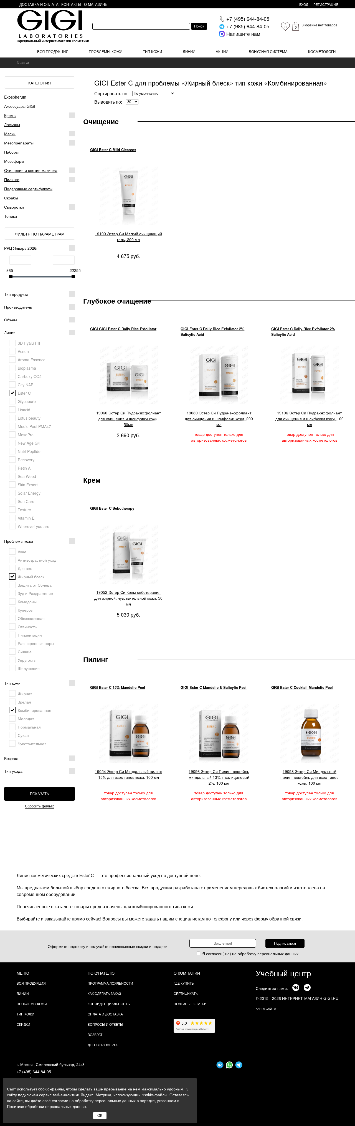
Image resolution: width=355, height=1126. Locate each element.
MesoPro (26, 434)
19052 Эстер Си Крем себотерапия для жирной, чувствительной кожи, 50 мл (128, 598)
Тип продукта (16, 294)
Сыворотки (14, 207)
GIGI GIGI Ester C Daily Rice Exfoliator (123, 328)
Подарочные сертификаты (28, 188)
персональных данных (277, 953)
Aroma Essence (31, 359)
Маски (10, 133)
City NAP (25, 384)
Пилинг (95, 659)
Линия (10, 332)
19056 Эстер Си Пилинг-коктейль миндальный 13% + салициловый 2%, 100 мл (219, 777)
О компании (187, 973)
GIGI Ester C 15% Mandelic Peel (117, 687)
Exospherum (15, 97)
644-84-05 (247, 18)
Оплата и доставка (105, 1014)
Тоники (10, 216)
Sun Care (26, 501)
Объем (10, 319)
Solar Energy (29, 493)
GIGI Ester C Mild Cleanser (113, 149)
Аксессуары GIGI (19, 106)
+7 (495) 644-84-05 (34, 1071)
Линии (189, 51)
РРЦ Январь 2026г (21, 248)
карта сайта (266, 1008)
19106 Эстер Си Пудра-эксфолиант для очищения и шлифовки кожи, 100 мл (309, 418)
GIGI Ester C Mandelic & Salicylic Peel (214, 687)
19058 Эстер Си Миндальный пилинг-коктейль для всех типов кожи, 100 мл (309, 777)
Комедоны (27, 601)
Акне (22, 551)
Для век (25, 568)
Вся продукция (52, 51)
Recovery (26, 459)
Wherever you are (33, 526)
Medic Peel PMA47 (34, 426)
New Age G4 (29, 443)
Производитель (18, 307)
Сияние (25, 651)
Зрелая (24, 702)
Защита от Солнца (35, 585)
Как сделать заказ (104, 993)
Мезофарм (14, 161)
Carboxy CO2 (30, 376)
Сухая (23, 735)
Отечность (27, 626)
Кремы (10, 115)
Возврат (95, 1034)
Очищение (101, 121)
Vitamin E (26, 518)
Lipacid (24, 409)
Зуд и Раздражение (35, 593)
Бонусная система (268, 51)
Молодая (26, 718)
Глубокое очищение (117, 301)
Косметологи (322, 51)
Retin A (24, 468)
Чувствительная (32, 743)
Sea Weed (27, 476)
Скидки (23, 1024)
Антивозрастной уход (37, 560)
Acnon (23, 351)
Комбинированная (34, 710)
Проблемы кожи (105, 51)
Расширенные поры (36, 643)
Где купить (184, 983)
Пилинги (11, 179)
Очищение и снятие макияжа (30, 170)
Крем (92, 480)
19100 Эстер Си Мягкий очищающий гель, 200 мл (128, 236)
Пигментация (30, 635)
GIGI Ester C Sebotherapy (112, 508)
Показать (39, 794)
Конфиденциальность (109, 1003)
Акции (222, 51)
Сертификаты (186, 993)
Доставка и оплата (39, 4)
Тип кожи (152, 51)
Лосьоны (12, 124)
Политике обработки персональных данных (46, 1106)
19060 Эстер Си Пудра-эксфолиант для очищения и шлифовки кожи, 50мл (128, 418)
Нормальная (29, 727)
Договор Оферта (103, 1044)
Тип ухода (13, 771)
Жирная (25, 693)
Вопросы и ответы (105, 1024)
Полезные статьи (190, 1003)
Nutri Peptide (29, 451)
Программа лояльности (110, 983)
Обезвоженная (31, 618)
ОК (99, 1116)
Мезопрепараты (19, 143)
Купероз (25, 610)
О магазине (95, 4)
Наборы (11, 152)
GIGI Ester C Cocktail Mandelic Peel (302, 687)
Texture (24, 509)
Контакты (71, 4)
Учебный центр (283, 973)
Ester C (24, 393)
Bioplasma (27, 368)
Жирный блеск (31, 576)
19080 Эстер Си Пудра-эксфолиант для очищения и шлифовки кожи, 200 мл (219, 418)
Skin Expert (28, 484)
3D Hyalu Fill (29, 343)
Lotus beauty (29, 418)
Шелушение (29, 668)
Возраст (11, 758)
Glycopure (27, 401)
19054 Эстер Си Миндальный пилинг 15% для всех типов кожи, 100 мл (128, 774)
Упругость (27, 660)
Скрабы (11, 198)
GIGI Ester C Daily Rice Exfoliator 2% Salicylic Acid (212, 331)
